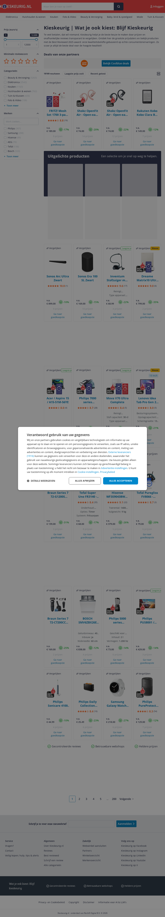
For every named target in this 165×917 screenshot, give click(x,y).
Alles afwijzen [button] (85, 480)
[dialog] (82, 458)
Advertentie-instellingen (114, 468)
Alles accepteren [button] (120, 480)
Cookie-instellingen (88, 471)
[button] (41, 481)
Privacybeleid (107, 471)
